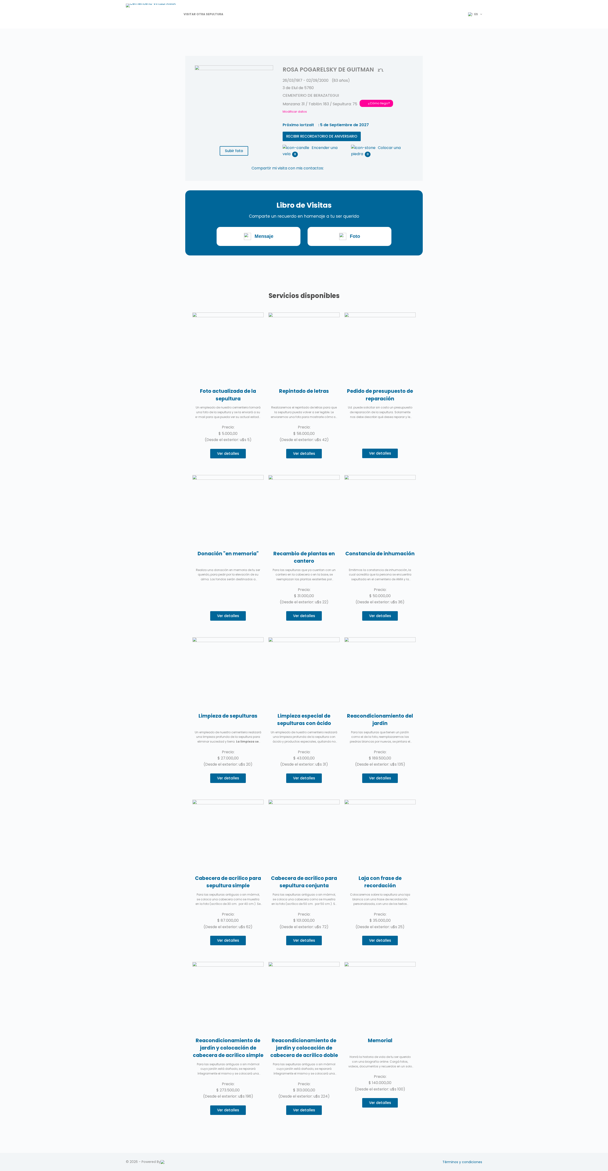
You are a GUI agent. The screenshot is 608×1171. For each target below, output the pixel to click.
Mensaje (264, 236)
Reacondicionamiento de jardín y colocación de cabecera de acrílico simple (228, 1048)
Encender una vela (310, 148)
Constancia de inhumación (380, 553)
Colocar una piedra (376, 148)
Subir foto (234, 150)
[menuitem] (473, 14)
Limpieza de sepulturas (228, 715)
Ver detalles (228, 453)
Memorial (380, 1040)
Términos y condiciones (462, 1162)
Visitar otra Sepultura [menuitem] (203, 14)
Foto (355, 236)
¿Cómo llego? (379, 103)
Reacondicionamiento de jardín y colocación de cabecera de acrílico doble (304, 1048)
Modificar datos (295, 111)
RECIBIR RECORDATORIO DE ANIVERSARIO (321, 136)
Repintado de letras (304, 391)
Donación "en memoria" (228, 553)
